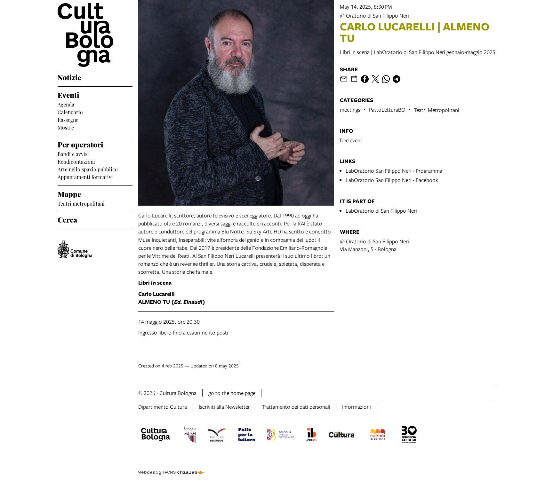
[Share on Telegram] (396, 79)
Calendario (70, 111)
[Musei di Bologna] (190, 436)
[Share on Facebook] (365, 79)
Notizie (69, 77)
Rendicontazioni (76, 161)
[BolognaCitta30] (409, 435)
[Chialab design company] (171, 466)
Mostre (66, 127)
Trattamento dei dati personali (296, 406)
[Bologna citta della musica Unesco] (280, 435)
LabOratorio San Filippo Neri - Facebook (392, 180)
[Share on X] (375, 79)
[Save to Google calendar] (354, 79)
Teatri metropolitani (81, 203)
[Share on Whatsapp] (386, 79)
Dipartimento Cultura (162, 406)
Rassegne (68, 119)
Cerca (67, 219)
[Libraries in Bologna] (217, 435)
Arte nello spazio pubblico (88, 169)
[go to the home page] (95, 35)
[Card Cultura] (341, 435)
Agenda (66, 104)
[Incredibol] (311, 435)
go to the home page (231, 393)
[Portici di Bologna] (377, 435)
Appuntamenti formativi (85, 176)
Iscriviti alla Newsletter (224, 406)
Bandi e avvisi (73, 153)
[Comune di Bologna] (75, 249)
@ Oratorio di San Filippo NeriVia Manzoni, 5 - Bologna (374, 245)
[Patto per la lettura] (246, 435)
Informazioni (356, 406)
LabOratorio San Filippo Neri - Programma (394, 170)
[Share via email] (344, 79)
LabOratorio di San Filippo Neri (381, 210)
